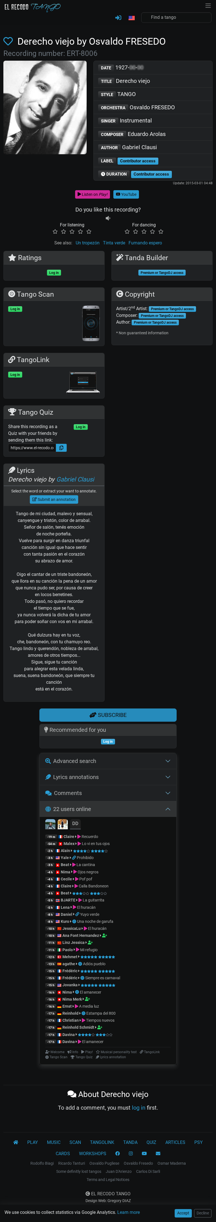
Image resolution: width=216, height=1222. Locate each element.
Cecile (66, 879)
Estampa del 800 (101, 1013)
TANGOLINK (102, 1142)
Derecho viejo (125, 81)
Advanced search (74, 761)
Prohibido (85, 857)
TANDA (130, 1142)
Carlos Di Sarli (148, 1171)
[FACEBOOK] (117, 1153)
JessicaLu (71, 928)
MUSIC (53, 1142)
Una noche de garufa (95, 921)
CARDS (63, 1153)
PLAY (32, 1142)
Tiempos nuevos (99, 1020)
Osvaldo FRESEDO (138, 107)
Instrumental (126, 120)
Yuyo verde (89, 914)
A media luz (88, 1006)
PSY (198, 1142)
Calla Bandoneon (93, 886)
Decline (203, 1213)
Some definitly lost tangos (78, 1171)
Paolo (67, 950)
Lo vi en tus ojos (95, 843)
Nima (65, 872)
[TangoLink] (74, 857)
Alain (65, 850)
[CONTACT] (158, 1153)
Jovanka (70, 985)
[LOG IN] (118, 18)
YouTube (128, 194)
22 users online (72, 809)
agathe (68, 964)
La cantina (85, 864)
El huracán (86, 907)
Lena (65, 907)
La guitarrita (93, 900)
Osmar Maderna (172, 1163)
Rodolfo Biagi (42, 1163)
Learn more (128, 1212)
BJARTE (68, 900)
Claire (69, 836)
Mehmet (69, 957)
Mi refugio (88, 950)
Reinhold (70, 1013)
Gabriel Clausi (129, 147)
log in (138, 1107)
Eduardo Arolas (133, 134)
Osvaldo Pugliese (104, 1163)
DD (75, 823)
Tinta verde (114, 243)
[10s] (108, 218)
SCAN (75, 1142)
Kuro (65, 921)
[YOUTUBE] (144, 1153)
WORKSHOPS (92, 1153)
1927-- (122, 67)
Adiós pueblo (94, 964)
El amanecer (90, 992)
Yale (65, 857)
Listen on (94, 194)
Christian (70, 1020)
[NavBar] (208, 5)
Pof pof (85, 879)
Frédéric (69, 971)
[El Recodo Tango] (16, 1142)
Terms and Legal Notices (108, 1179)
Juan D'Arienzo (119, 1171)
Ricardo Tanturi (71, 1163)
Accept (183, 1213)
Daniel (66, 914)
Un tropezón (88, 243)
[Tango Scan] (74, 921)
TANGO (118, 94)
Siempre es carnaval (102, 978)
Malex (69, 843)
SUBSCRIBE (111, 715)
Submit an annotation (56, 499)
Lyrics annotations (76, 777)
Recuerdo (89, 836)
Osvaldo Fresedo (138, 1163)
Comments (68, 793)
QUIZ (151, 1142)
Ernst (67, 1006)
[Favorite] (9, 41)
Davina (68, 1034)
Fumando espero (145, 243)
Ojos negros (87, 872)
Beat (65, 864)
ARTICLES (175, 1142)
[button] (131, 18)
